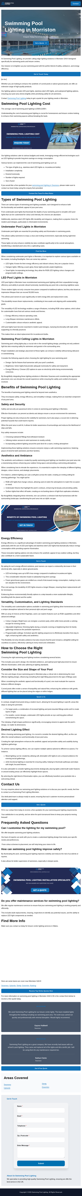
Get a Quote (39, 43)
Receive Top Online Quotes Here (41, 991)
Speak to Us (41, 697)
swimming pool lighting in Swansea (45, 185)
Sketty (19, 986)
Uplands (12, 986)
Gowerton (25, 986)
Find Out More (41, 251)
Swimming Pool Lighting (17, 98)
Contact (76, 3)
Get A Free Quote (41, 1068)
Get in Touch (41, 561)
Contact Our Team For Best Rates (41, 193)
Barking (33, 986)
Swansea (4, 986)
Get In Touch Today (41, 74)
